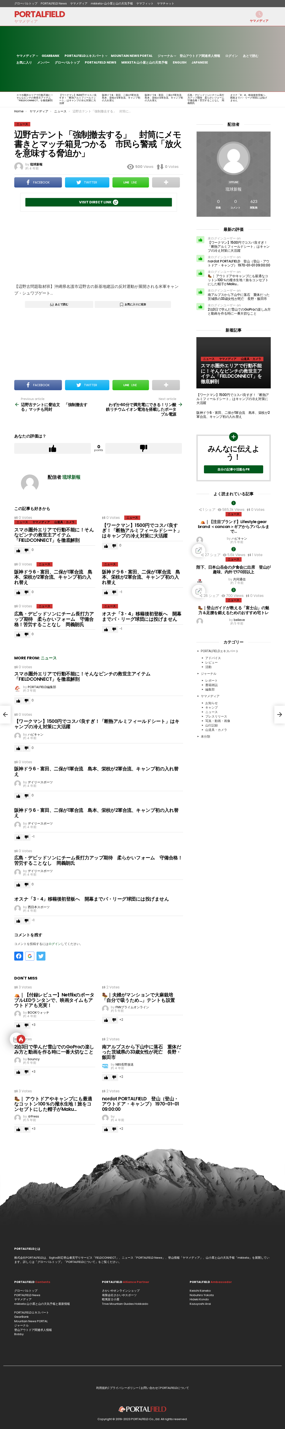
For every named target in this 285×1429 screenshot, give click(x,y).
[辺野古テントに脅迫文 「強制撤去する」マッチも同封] (5, 715)
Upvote (52, 448)
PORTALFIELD (39, 14)
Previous (16, 99)
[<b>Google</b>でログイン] (29, 956)
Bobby (19, 1334)
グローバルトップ (25, 3)
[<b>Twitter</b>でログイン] (41, 956)
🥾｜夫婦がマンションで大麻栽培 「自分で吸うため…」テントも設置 (140, 997)
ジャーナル (165, 56)
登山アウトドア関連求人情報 (200, 56)
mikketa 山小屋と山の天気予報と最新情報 (42, 1304)
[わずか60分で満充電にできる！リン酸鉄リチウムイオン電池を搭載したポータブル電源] (279, 715)
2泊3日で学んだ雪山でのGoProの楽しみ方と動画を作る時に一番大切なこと (54, 1049)
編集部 (210, 689)
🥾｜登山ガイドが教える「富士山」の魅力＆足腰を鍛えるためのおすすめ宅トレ (233, 610)
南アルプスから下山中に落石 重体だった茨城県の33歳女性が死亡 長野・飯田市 (141, 1051)
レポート (211, 680)
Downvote (143, 448)
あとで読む (251, 56)
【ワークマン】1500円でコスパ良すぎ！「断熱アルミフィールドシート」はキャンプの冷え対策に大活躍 (78, 99)
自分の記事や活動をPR (234, 469)
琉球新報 (234, 189)
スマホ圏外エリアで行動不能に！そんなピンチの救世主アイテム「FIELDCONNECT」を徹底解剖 (34, 97)
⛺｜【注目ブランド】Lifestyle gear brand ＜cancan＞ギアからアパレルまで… (233, 526)
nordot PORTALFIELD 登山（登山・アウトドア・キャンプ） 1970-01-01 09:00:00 (140, 1103)
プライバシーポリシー (124, 1388)
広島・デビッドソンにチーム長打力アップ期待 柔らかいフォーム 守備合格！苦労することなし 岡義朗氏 (207, 99)
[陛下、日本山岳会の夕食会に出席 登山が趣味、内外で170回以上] (233, 550)
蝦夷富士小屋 (110, 1299)
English (179, 62)
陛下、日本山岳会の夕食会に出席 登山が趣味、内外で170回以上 (233, 569)
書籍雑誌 (211, 685)
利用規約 (102, 1388)
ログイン (231, 56)
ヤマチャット (165, 3)
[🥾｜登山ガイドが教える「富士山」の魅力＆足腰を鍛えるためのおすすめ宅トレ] (233, 591)
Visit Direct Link (95, 202)
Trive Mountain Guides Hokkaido (125, 1304)
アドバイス (213, 658)
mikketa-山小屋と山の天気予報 (112, 3)
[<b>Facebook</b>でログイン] (18, 956)
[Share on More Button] (166, 182)
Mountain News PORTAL (132, 56)
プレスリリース (216, 716)
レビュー (211, 662)
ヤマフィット (145, 3)
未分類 (205, 736)
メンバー (43, 62)
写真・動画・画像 (217, 721)
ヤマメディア (79, 3)
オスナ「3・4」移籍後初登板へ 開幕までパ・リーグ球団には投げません (249, 97)
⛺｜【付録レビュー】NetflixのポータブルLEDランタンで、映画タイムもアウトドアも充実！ (54, 1000)
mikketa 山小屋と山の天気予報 (144, 62)
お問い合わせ (149, 1388)
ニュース (22, 522)
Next (268, 99)
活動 (208, 667)
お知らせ (211, 703)
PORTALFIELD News (54, 3)
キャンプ (211, 707)
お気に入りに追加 (135, 304)
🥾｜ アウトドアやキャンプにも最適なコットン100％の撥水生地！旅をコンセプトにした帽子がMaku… (53, 1103)
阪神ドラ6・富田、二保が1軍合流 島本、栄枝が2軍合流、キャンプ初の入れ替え (121, 97)
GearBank (50, 56)
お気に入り (24, 62)
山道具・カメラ (64, 522)
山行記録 (211, 725)
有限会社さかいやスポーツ (119, 1295)
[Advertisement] (98, 247)
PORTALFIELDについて (80, 1262)
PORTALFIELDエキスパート (84, 56)
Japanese (199, 62)
